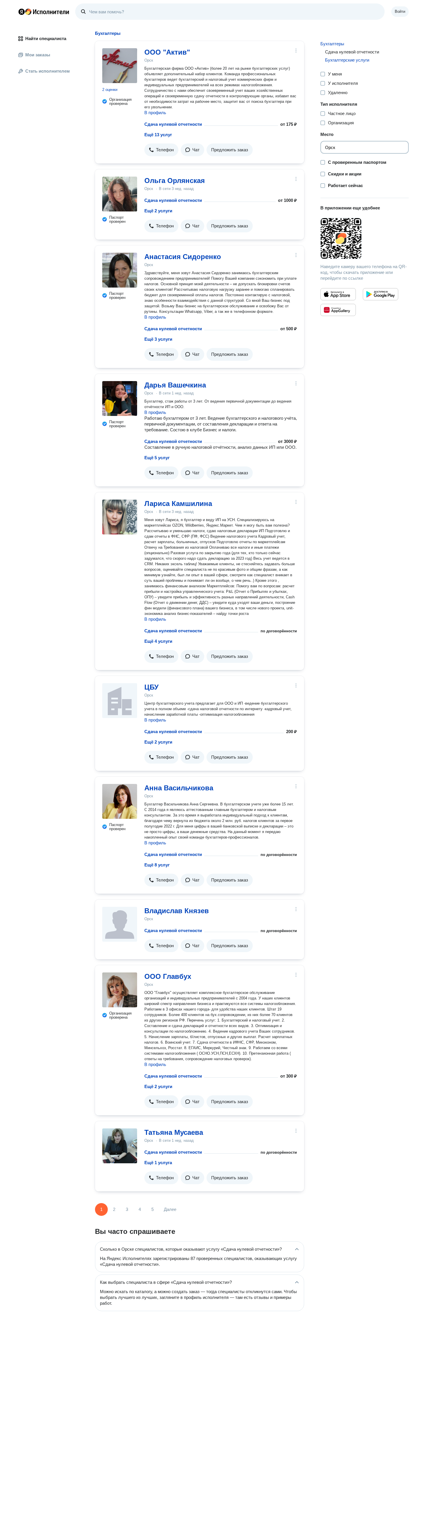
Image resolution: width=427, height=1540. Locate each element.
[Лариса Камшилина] (119, 517)
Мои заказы (37, 54)
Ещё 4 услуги (158, 641)
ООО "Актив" (167, 52)
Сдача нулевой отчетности (173, 124)
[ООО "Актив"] (119, 65)
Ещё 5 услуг (157, 457)
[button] (161, 149)
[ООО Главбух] (119, 989)
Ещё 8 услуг (157, 864)
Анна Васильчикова (178, 788)
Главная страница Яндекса (21, 11)
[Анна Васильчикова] (119, 801)
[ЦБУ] (119, 700)
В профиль (155, 112)
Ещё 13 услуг (158, 134)
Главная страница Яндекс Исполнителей (43, 11)
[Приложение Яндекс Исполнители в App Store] (338, 294)
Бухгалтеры (332, 43)
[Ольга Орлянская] (119, 194)
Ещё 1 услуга (158, 1162)
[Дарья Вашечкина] (119, 398)
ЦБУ (151, 687)
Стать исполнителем (47, 71)
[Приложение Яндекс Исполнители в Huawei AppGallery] (338, 310)
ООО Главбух (167, 976)
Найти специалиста (45, 38)
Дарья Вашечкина (175, 385)
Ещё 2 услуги (158, 210)
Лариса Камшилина (178, 503)
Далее (170, 1209)
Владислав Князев (176, 911)
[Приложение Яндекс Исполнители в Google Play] (380, 294)
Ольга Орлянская (174, 180)
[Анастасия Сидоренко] (119, 270)
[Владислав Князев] (119, 924)
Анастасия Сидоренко (182, 257)
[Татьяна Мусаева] (119, 1145)
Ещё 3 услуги (158, 339)
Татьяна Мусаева (173, 1132)
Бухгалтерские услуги (347, 60)
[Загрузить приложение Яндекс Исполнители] (364, 238)
